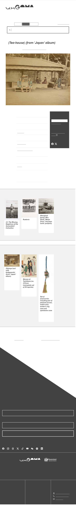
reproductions (11, 337)
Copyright (42, 502)
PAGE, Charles (45, 226)
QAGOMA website (8, 486)
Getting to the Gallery (63, 489)
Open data (5, 484)
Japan (19, 166)
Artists (18, 20)
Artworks (10, 20)
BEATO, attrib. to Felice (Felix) (34, 49)
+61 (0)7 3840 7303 (62, 492)
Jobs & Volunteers (22, 502)
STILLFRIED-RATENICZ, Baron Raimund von (11, 281)
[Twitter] (56, 142)
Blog (3, 490)
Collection (18, 13)
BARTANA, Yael (11, 228)
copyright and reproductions (42, 337)
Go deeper (26, 20)
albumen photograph (24, 150)
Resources (33, 24)
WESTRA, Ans (27, 222)
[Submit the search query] (8, 30)
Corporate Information (56, 502)
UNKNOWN (43, 315)
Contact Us (59, 494)
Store (4, 488)
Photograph (21, 143)
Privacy (33, 502)
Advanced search (63, 24)
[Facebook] (52, 142)
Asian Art (20, 132)
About (4, 493)
